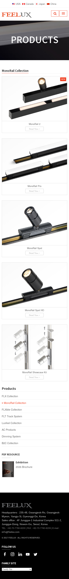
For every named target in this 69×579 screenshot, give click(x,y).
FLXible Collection (12, 409)
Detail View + (34, 129)
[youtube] (28, 554)
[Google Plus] (12, 554)
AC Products (9, 429)
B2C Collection (10, 443)
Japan (41, 3)
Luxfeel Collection (12, 423)
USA (18, 3)
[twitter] (35, 554)
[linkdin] (20, 554)
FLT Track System (12, 416)
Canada (29, 3)
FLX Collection (10, 396)
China (53, 3)
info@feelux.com (10, 532)
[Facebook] (5, 554)
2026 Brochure (24, 467)
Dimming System (11, 436)
